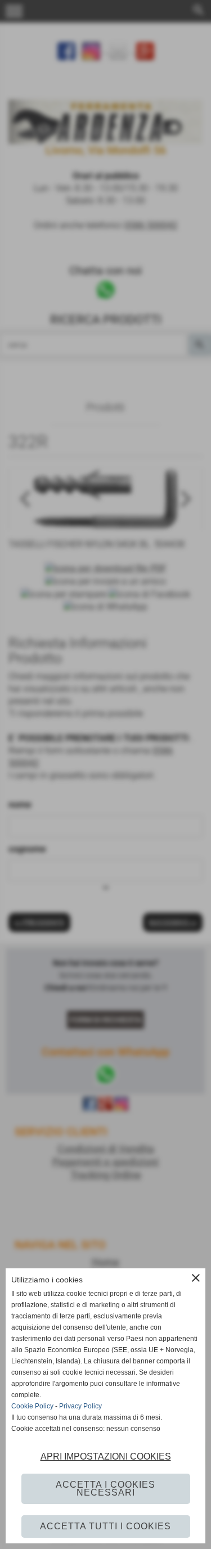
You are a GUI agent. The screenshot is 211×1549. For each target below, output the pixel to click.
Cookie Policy (32, 1406)
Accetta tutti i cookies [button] (105, 1526)
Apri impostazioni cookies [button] (106, 1456)
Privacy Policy (80, 1406)
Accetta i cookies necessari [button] (105, 1488)
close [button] (196, 1278)
